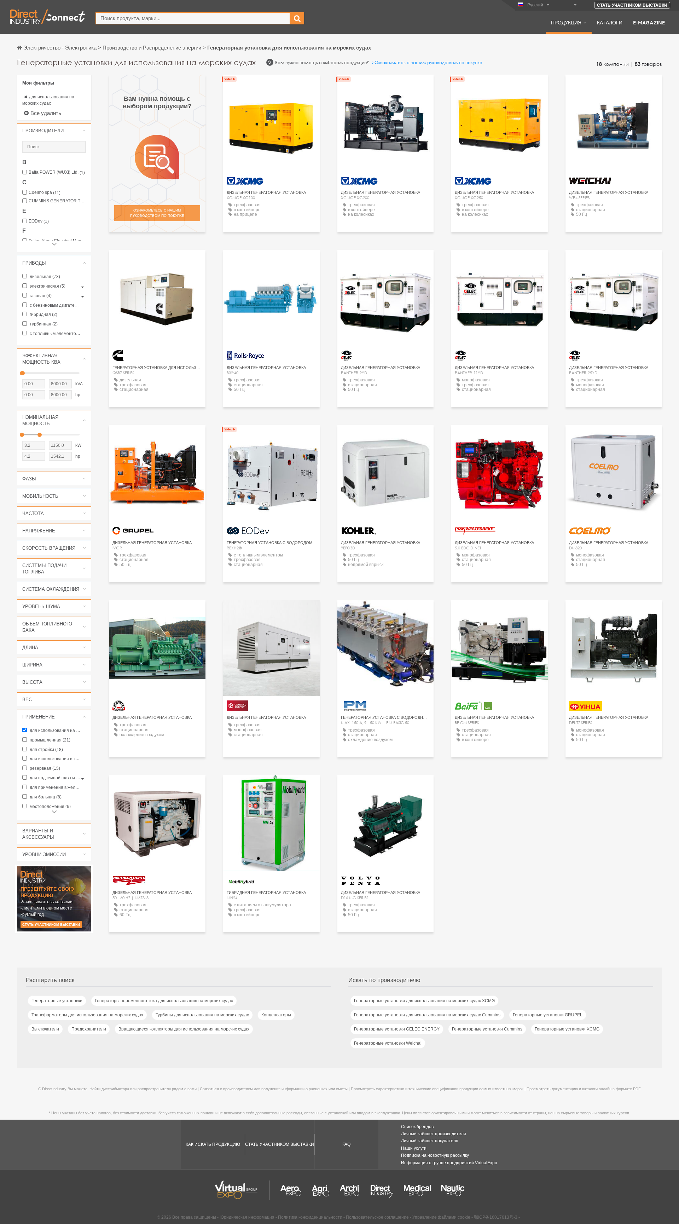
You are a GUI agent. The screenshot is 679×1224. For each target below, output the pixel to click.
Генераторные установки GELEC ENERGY (397, 1029)
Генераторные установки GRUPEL (547, 1014)
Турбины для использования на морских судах (202, 1014)
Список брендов (417, 1126)
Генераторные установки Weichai (388, 1043)
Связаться (614, 86)
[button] (54, 130)
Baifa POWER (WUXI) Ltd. (57, 172)
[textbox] (192, 18)
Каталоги (609, 22)
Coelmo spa (44, 192)
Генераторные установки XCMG (567, 1029)
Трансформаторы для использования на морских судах (87, 1014)
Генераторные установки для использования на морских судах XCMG (424, 1000)
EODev (39, 221)
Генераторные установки (56, 1000)
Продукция (566, 22)
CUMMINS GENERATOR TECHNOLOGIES (57, 201)
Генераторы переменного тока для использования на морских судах (164, 1000)
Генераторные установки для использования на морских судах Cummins (427, 1014)
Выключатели (45, 1029)
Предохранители (88, 1029)
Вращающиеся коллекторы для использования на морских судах (183, 1029)
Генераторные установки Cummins (487, 1029)
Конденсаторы (276, 1014)
